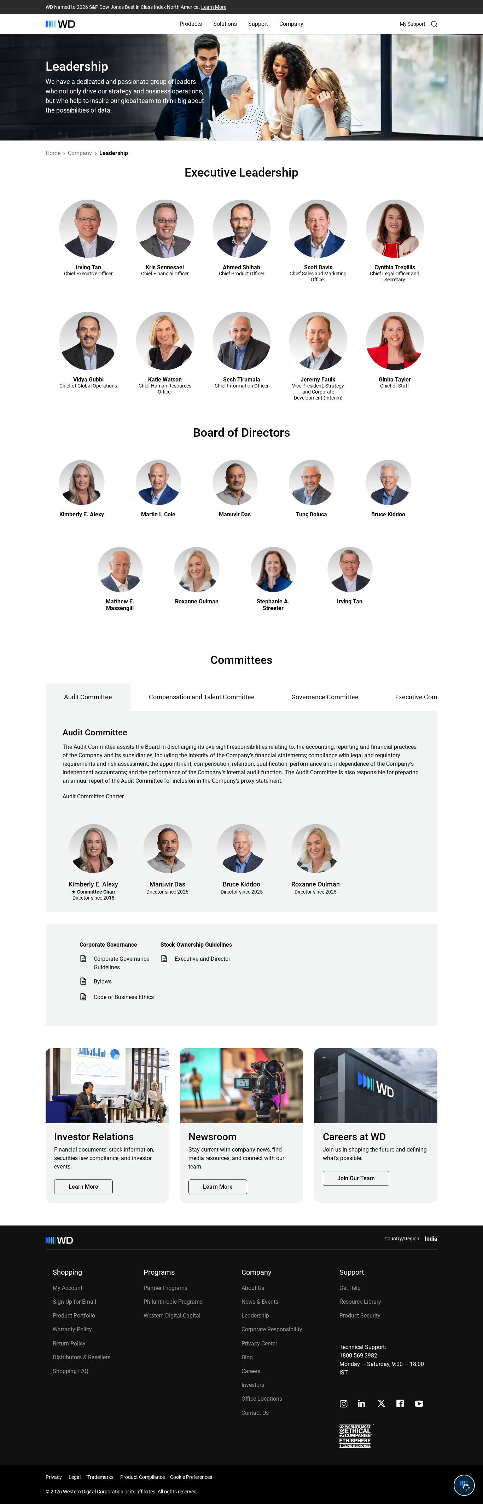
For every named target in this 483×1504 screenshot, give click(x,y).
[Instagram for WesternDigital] (343, 1404)
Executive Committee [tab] (425, 697)
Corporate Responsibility (272, 1329)
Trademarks (100, 1477)
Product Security (359, 1315)
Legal (75, 1477)
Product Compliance (142, 1477)
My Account (67, 1288)
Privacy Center (259, 1343)
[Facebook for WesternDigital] (400, 1404)
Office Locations (262, 1398)
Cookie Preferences (191, 1477)
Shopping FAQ (70, 1371)
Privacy (54, 1477)
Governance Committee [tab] (325, 697)
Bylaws (103, 981)
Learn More (213, 7)
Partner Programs (165, 1288)
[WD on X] (381, 1404)
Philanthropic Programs (173, 1301)
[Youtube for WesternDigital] (419, 1404)
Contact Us (255, 1413)
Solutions (225, 24)
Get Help (350, 1288)
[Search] (434, 24)
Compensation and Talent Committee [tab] (202, 697)
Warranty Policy (72, 1329)
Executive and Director (202, 958)
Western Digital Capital (172, 1315)
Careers (251, 1371)
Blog (247, 1357)
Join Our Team (356, 1178)
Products (191, 24)
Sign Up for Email (74, 1301)
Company (291, 24)
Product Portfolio (74, 1315)
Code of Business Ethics (124, 997)
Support (258, 24)
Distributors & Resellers (81, 1357)
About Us (253, 1288)
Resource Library (360, 1301)
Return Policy (69, 1343)
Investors (253, 1385)
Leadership (255, 1315)
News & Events (260, 1301)
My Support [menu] (412, 24)
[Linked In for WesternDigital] (362, 1404)
